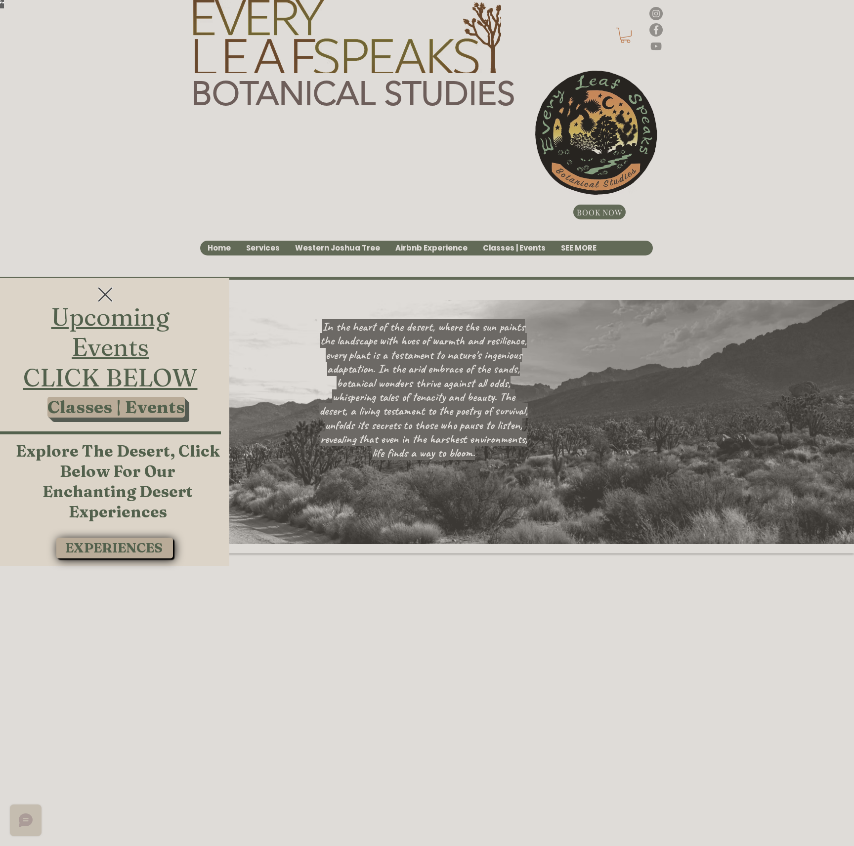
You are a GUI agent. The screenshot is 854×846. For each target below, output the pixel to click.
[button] (105, 294)
